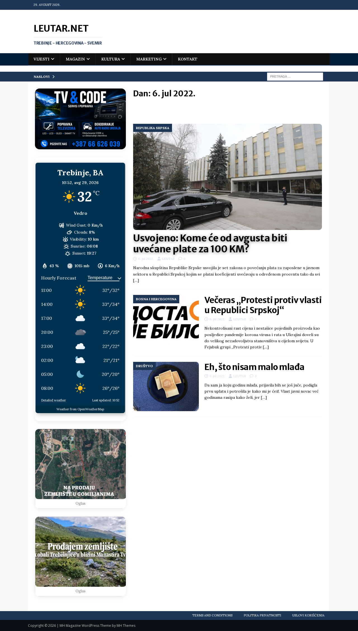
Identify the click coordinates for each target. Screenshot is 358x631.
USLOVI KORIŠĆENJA (308, 615)
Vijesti (42, 59)
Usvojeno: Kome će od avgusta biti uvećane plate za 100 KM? (210, 243)
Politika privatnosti (262, 615)
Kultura (110, 59)
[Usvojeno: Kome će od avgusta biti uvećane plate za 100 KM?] (227, 177)
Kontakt (187, 59)
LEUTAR (168, 259)
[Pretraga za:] (295, 76)
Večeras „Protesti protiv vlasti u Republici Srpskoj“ (263, 305)
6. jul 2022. (146, 259)
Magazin (75, 59)
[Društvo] (166, 386)
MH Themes (126, 625)
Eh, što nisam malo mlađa (254, 367)
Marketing (149, 59)
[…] (136, 280)
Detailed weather (53, 400)
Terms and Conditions (212, 615)
